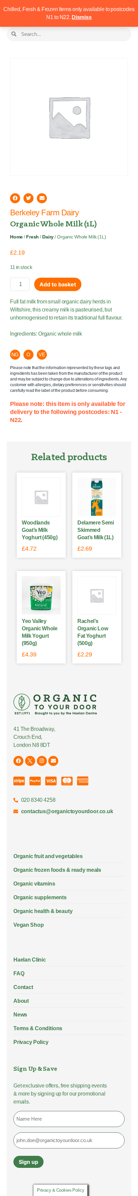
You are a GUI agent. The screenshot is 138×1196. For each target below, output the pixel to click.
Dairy (48, 236)
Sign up (28, 1161)
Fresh (32, 236)
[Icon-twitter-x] (30, 761)
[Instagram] (42, 761)
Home (16, 236)
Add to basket (58, 284)
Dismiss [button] (82, 17)
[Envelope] (53, 761)
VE (42, 354)
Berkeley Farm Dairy (44, 212)
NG (15, 354)
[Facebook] (18, 761)
